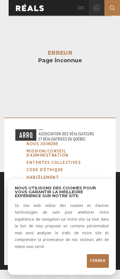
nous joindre (43, 143)
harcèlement (43, 177)
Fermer (97, 260)
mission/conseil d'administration (47, 153)
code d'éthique (45, 169)
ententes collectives (54, 162)
